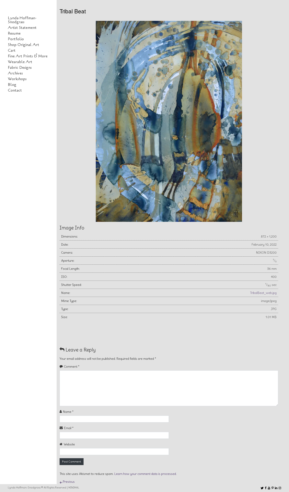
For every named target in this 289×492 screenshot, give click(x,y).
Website (69, 444)
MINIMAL (73, 487)
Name (68, 412)
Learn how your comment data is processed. (145, 474)
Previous (69, 482)
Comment (71, 366)
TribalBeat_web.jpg (263, 293)
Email (69, 428)
